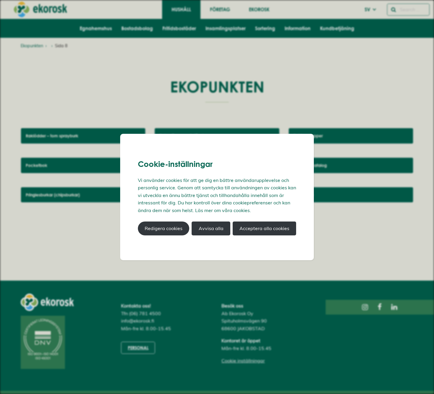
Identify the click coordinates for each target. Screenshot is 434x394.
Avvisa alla (211, 228)
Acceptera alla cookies (264, 228)
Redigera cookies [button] (163, 228)
